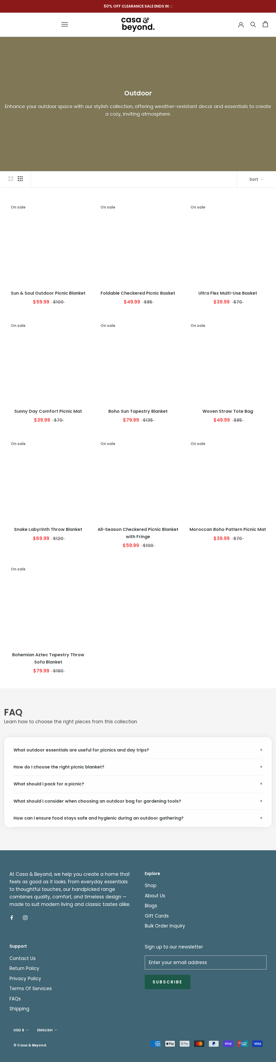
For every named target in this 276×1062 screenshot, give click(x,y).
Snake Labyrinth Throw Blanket (48, 529)
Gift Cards (157, 916)
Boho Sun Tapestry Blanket (138, 411)
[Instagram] (25, 917)
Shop (150, 885)
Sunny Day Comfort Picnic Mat (48, 411)
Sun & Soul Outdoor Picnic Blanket (48, 293)
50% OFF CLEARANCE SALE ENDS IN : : (138, 6)
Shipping (19, 1008)
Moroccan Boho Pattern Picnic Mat (227, 529)
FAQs (15, 999)
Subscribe (167, 982)
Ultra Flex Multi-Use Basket (227, 293)
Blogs (151, 905)
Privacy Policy (25, 978)
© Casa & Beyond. (30, 1045)
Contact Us (22, 958)
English (45, 1030)
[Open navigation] (64, 24)
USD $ (18, 1030)
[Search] (253, 24)
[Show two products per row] (10, 178)
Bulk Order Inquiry (165, 926)
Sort (254, 179)
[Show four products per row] (20, 178)
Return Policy (24, 968)
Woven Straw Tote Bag (227, 411)
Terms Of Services (30, 988)
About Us (155, 895)
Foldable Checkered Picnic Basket (138, 293)
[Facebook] (11, 917)
